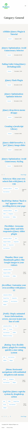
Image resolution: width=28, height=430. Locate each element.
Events (10, 329)
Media (4, 245)
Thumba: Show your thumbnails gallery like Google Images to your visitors (14, 261)
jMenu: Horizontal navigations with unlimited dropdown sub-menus (14, 372)
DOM (4, 213)
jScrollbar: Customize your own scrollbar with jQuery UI (14, 288)
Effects (4, 329)
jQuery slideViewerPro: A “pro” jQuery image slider (14, 144)
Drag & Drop (6, 298)
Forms (16, 188)
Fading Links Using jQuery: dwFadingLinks (14, 65)
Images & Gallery (7, 241)
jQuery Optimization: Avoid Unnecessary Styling (14, 160)
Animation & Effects (7, 188)
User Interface (6, 191)
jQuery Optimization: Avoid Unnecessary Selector (14, 49)
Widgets (11, 360)
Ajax (4, 357)
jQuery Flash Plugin (14, 80)
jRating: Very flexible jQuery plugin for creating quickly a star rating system (14, 348)
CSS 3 (16, 210)
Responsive (11, 245)
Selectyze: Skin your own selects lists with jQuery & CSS (14, 181)
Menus (4, 379)
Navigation (11, 213)
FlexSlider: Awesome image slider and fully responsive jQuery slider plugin (14, 230)
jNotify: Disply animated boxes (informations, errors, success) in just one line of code (14, 317)
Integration (16, 241)
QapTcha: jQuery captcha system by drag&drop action (14, 394)
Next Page (23, 174)
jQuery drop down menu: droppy (14, 111)
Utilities (14, 217)
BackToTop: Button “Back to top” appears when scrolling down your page (14, 203)
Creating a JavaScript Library (14, 127)
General (10, 38)
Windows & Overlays (7, 335)
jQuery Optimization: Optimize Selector (14, 95)
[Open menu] (25, 6)
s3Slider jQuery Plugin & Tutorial (14, 33)
